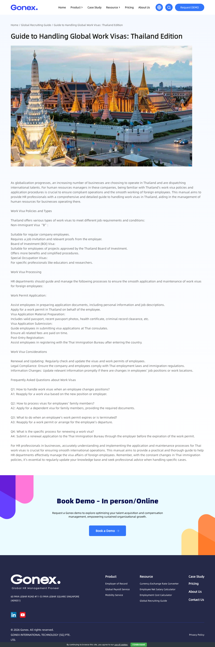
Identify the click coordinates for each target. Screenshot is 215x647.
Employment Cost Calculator (156, 595)
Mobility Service (114, 595)
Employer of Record (116, 583)
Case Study (94, 7)
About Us (144, 7)
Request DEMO (189, 7)
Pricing (129, 7)
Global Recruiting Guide (36, 25)
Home (62, 7)
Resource (112, 7)
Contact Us (196, 599)
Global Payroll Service (117, 589)
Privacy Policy (196, 634)
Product (75, 7)
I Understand (139, 644)
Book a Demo (105, 531)
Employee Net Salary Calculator (157, 589)
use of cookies (121, 644)
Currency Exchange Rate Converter (159, 583)
